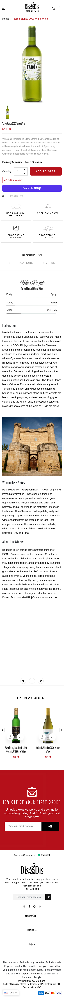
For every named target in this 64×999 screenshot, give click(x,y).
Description (32, 255)
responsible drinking (32, 973)
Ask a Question (33, 162)
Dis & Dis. (41, 980)
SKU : (5, 196)
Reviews (48, 262)
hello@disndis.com (32, 885)
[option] (32, 64)
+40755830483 (32, 889)
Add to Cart (46, 171)
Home (5, 18)
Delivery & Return (12, 162)
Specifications (21, 262)
